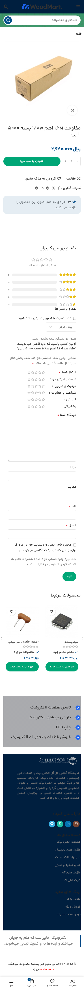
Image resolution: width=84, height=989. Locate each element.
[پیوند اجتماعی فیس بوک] (58, 188)
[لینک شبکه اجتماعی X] (53, 188)
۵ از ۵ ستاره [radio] (29, 372)
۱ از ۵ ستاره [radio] (43, 372)
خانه (79, 34)
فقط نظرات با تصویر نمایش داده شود (44, 318)
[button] (62, 666)
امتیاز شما (67, 373)
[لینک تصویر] (58, 760)
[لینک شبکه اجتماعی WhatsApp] (60, 824)
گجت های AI (72, 880)
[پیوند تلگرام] (36, 188)
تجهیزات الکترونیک (68, 857)
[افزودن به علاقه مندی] (52, 612)
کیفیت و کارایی (65, 386)
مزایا (73, 467)
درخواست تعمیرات (69, 914)
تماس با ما (74, 899)
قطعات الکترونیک (69, 842)
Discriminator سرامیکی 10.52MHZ (23, 644)
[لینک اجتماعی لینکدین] (42, 188)
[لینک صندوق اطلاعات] (55, 708)
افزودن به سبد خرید (32, 161)
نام (72, 506)
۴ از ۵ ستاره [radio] (32, 372)
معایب (71, 486)
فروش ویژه (73, 906)
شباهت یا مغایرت (63, 393)
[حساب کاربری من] (5, 6)
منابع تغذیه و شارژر (68, 865)
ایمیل (71, 525)
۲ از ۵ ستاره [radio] (39, 372)
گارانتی (70, 400)
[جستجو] (8, 20)
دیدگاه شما (66, 415)
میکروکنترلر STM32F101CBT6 (68, 644)
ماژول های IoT (71, 872)
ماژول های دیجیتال (68, 849)
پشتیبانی (69, 407)
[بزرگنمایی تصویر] (72, 110)
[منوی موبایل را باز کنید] (78, 6)
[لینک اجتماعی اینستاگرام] (76, 824)
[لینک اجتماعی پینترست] (48, 188)
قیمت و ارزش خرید (62, 380)
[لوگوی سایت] (42, 6)
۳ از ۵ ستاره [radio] (36, 372)
